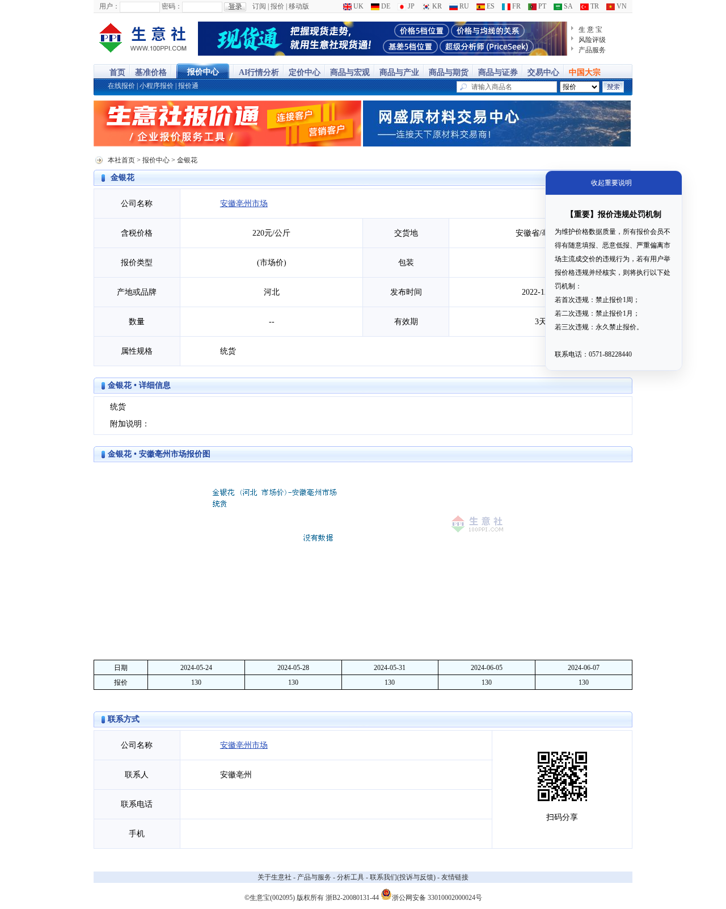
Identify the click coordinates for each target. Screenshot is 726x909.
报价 (277, 6)
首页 (117, 72)
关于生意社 (275, 877)
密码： (172, 6)
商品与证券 (498, 72)
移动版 (299, 6)
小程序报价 (157, 86)
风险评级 (592, 40)
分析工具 (350, 877)
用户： (109, 6)
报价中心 (203, 72)
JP (410, 6)
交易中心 (543, 72)
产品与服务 (314, 877)
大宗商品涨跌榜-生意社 (143, 39)
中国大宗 (585, 72)
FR (515, 6)
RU (463, 6)
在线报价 (121, 86)
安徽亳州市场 (244, 203)
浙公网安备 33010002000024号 (437, 897)
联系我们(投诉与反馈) (403, 877)
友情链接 (454, 877)
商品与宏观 (350, 72)
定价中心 (304, 72)
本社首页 (121, 160)
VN (621, 6)
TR (594, 6)
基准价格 (151, 72)
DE (384, 6)
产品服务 (592, 50)
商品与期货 (448, 72)
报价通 (188, 86)
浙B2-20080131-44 (352, 898)
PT (541, 6)
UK (358, 6)
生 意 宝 (590, 29)
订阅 (259, 6)
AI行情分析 (259, 72)
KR (436, 6)
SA (567, 6)
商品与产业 (399, 72)
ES (490, 6)
